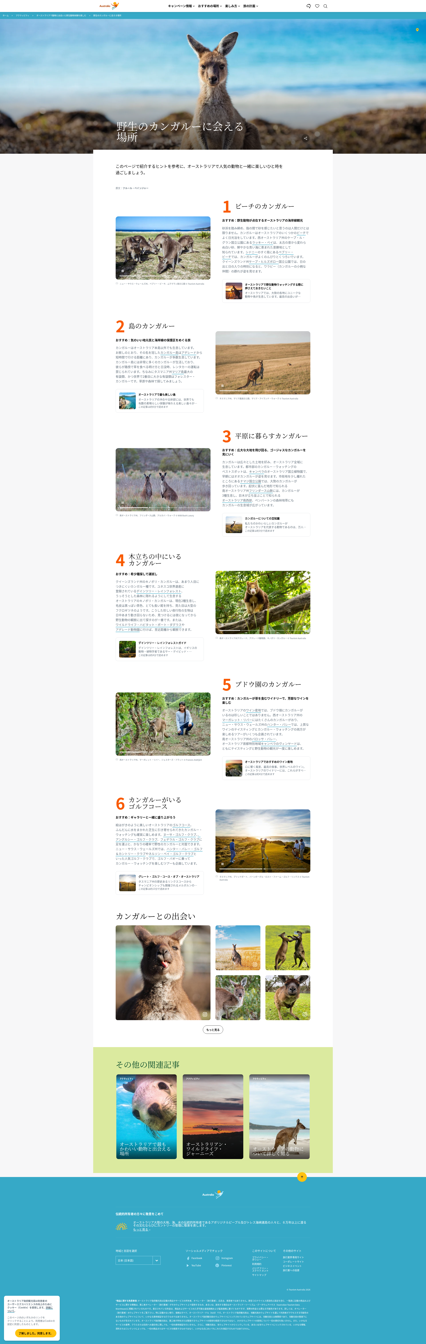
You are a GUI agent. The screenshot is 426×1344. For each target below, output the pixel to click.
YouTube (196, 1265)
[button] (123, 271)
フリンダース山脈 (261, 490)
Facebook (197, 1258)
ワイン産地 (253, 710)
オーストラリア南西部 (237, 500)
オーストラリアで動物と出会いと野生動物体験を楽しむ (61, 15)
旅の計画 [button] (249, 6)
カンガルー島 (169, 352)
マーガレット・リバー (237, 720)
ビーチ (301, 233)
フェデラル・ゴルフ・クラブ (179, 839)
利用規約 (257, 1264)
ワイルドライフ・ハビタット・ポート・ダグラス (149, 624)
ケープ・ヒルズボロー (264, 261)
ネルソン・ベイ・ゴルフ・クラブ (171, 853)
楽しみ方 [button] (231, 6)
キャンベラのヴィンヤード (279, 743)
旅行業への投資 (291, 1270)
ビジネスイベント (292, 1266)
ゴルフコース (181, 825)
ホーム (6, 15)
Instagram (227, 1258)
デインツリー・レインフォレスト (158, 591)
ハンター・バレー (279, 724)
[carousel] (163, 248)
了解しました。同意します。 (36, 1333)
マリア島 (178, 371)
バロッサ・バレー (264, 739)
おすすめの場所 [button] (208, 6)
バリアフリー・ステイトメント (260, 1269)
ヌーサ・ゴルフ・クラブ (179, 834)
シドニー (252, 252)
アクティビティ (22, 15)
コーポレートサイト (293, 1261)
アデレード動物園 (128, 629)
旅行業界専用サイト (293, 1257)
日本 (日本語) (125, 1260)
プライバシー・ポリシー (260, 1258)
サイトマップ (259, 1275)
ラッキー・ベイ (262, 242)
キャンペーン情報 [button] (180, 6)
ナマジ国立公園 (250, 481)
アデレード (188, 352)
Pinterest (226, 1265)
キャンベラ (256, 471)
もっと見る (213, 1030)
